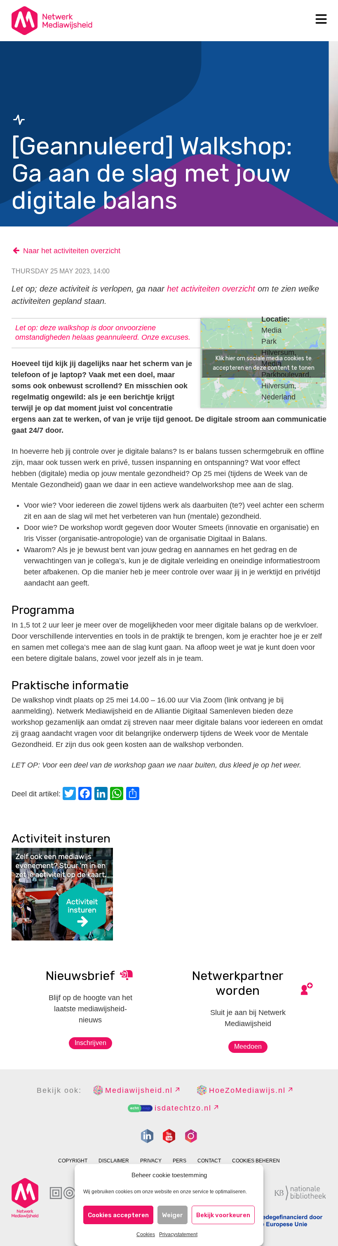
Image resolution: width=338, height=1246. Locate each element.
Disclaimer (114, 1161)
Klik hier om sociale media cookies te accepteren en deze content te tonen (264, 363)
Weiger (172, 1215)
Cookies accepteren (118, 1215)
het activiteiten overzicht (211, 288)
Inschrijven (90, 1042)
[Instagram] (191, 1136)
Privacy (151, 1161)
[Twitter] (70, 794)
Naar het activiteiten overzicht (71, 251)
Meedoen (248, 1046)
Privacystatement (178, 1234)
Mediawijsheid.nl (139, 1090)
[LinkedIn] (102, 794)
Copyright (72, 1161)
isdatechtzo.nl (183, 1108)
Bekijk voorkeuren (223, 1215)
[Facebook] (86, 794)
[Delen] (134, 794)
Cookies (145, 1234)
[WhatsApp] (118, 794)
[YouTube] (169, 1136)
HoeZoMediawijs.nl (247, 1090)
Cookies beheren (256, 1161)
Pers (179, 1161)
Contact (209, 1161)
